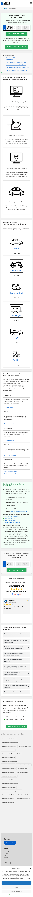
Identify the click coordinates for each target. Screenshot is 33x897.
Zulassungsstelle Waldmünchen (12, 522)
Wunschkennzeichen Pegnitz (24, 794)
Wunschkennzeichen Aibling (8, 798)
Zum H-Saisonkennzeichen (10, 474)
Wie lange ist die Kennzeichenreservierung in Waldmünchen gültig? (15, 641)
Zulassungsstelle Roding (10, 520)
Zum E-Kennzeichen (9, 407)
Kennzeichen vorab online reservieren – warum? (14, 635)
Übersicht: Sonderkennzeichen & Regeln (16, 65)
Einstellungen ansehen (16, 891)
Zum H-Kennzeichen (9, 440)
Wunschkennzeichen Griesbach (24, 765)
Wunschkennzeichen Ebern (8, 772)
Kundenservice (10, 843)
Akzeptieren (17, 883)
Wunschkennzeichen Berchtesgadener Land (11, 791)
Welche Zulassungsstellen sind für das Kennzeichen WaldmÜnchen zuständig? (14, 648)
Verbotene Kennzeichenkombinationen (14, 692)
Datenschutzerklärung (15, 895)
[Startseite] (1, 8)
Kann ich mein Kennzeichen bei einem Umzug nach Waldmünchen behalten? (15, 667)
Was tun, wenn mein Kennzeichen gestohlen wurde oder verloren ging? (15, 680)
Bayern (5, 8)
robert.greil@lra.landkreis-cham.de (18, 511)
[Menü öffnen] (31, 3)
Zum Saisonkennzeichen (10, 424)
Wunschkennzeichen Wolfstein (9, 739)
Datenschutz (7, 852)
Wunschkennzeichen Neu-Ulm (8, 794)
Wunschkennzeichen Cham (22, 772)
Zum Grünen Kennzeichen (10, 455)
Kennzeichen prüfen (16, 570)
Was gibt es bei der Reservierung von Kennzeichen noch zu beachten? (13, 654)
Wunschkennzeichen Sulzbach (23, 798)
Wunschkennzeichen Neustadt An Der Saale (11, 754)
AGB (5, 855)
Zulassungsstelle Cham (10, 518)
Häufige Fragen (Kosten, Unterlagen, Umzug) (17, 70)
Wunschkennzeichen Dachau (8, 750)
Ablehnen (16, 887)
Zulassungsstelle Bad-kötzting (11, 516)
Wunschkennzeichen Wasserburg (9, 761)
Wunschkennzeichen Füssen (8, 757)
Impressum (24, 895)
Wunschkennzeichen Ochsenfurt (9, 776)
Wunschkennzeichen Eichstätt (9, 787)
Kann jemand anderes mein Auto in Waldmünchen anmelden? (12, 673)
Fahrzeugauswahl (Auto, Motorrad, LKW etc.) (17, 62)
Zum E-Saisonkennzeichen (10, 471)
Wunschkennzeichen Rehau (8, 780)
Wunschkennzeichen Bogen (8, 765)
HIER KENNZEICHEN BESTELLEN (16, 47)
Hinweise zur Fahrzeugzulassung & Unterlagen (13, 660)
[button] (30, 868)
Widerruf (6, 854)
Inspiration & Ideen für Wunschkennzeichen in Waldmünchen (15, 686)
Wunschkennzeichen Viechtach (9, 746)
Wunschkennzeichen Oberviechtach (10, 783)
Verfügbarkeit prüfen (16, 34)
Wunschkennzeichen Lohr (23, 768)
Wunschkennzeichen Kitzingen (9, 768)
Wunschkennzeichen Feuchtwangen (10, 742)
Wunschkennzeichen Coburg (24, 746)
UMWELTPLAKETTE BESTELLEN (16, 726)
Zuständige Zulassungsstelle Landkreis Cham (17, 67)
